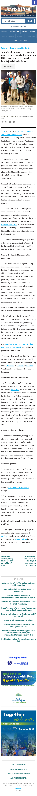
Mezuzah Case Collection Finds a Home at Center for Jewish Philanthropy (18, 603)
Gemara (20, 365)
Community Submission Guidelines (18, 774)
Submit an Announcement (18, 769)
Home (12, 765)
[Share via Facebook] (7, 122)
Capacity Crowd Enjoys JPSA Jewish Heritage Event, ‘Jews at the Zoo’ (18, 625)
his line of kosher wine (18, 487)
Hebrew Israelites (9, 224)
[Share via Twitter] (3, 122)
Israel (24, 31)
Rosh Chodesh (21, 539)
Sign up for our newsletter (18, 27)
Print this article (8, 66)
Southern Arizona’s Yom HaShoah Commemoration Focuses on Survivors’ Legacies (18, 596)
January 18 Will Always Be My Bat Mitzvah (18, 620)
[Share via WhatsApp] (14, 122)
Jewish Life (30, 36)
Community (14, 31)
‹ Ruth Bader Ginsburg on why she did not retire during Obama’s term (7, 560)
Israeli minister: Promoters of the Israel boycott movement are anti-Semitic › (30, 560)
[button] (34, 2)
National (23, 40)
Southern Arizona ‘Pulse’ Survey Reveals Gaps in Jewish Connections (18, 584)
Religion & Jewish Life (16, 48)
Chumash (10, 365)
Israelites (15, 389)
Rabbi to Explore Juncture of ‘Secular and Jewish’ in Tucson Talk (18, 615)
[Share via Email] (10, 122)
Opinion (20, 36)
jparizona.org (18, 788)
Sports (27, 48)
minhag (4, 536)
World (32, 31)
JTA (3, 131)
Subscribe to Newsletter (18, 778)
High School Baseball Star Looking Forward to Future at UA (18, 590)
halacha (29, 365)
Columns (13, 40)
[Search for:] (13, 21)
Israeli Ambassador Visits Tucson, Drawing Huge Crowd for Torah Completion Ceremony (18, 609)
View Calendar (21, 765)
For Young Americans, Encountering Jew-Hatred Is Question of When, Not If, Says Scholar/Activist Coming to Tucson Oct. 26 (18, 632)
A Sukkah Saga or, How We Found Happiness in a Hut (18, 640)
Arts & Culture (8, 36)
